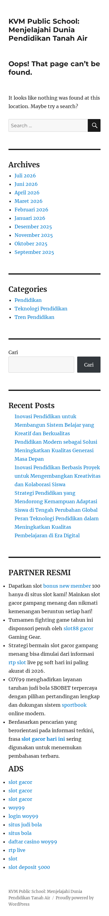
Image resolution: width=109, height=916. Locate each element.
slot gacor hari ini (43, 739)
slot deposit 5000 (29, 867)
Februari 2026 (31, 210)
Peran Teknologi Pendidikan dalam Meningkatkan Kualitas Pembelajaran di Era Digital (57, 526)
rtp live (16, 850)
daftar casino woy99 (32, 842)
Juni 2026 (26, 184)
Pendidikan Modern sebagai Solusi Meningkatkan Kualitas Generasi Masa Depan (56, 450)
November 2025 (34, 235)
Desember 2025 (33, 227)
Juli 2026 (25, 176)
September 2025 (34, 252)
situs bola (19, 833)
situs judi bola (25, 825)
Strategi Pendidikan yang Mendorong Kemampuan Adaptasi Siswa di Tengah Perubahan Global (56, 501)
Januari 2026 (30, 218)
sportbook (74, 705)
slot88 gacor (78, 628)
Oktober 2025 (31, 244)
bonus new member (67, 586)
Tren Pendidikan (34, 317)
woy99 (16, 808)
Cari (13, 352)
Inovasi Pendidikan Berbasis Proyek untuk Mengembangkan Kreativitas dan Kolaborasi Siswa (58, 475)
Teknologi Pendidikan (41, 309)
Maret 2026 (29, 201)
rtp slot (17, 662)
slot (13, 859)
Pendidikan (28, 300)
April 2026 (27, 193)
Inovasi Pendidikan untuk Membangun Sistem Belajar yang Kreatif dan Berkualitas (54, 424)
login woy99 (23, 816)
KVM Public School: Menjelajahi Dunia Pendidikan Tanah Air (48, 30)
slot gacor (20, 782)
